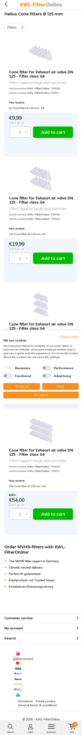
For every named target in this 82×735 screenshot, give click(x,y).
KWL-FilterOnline (48, 719)
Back (6, 4)
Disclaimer (25, 701)
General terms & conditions (37, 705)
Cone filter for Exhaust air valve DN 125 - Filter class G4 (41, 74)
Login (30, 732)
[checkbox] (7, 368)
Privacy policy (46, 701)
